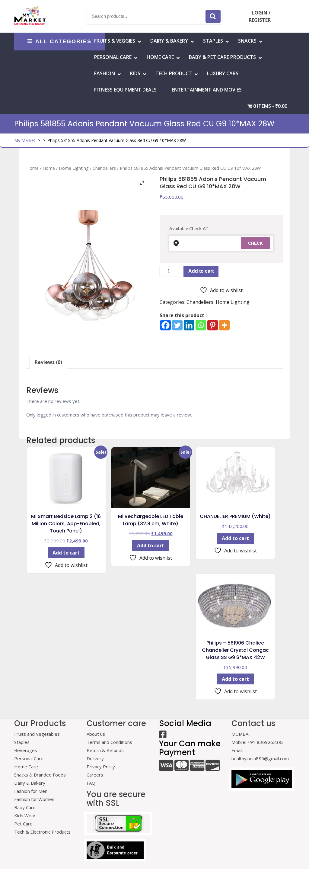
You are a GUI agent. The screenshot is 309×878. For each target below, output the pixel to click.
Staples (213, 40)
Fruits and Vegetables (37, 734)
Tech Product (173, 73)
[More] (224, 325)
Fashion (104, 73)
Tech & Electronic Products (42, 832)
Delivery (95, 758)
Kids (135, 73)
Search (213, 16)
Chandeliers (104, 168)
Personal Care (113, 57)
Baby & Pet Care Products (222, 57)
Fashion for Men (30, 791)
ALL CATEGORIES (63, 41)
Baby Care (25, 807)
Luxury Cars (222, 73)
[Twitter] (177, 325)
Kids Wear (25, 815)
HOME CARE (160, 57)
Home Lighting (74, 168)
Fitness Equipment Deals (125, 89)
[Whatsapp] (201, 325)
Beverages (25, 750)
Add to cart (201, 271)
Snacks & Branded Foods (40, 775)
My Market (24, 140)
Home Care (26, 767)
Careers (95, 775)
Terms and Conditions (109, 742)
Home (32, 168)
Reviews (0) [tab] (48, 362)
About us (96, 734)
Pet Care (23, 824)
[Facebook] (165, 325)
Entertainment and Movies (207, 89)
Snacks (247, 40)
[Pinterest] (212, 325)
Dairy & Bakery (169, 40)
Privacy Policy (101, 767)
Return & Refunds (105, 750)
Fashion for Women (34, 799)
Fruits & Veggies (114, 40)
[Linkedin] (189, 325)
